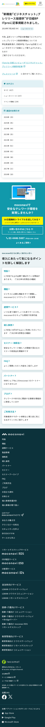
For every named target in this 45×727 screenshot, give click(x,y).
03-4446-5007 (16, 238)
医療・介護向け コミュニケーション (17, 611)
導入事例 (6, 461)
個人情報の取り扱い (10, 505)
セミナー (6, 470)
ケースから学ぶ (8, 537)
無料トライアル (30, 4)
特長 (4, 439)
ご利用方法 (6, 483)
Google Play (10, 717)
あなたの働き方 (8, 520)
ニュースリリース (27, 29)
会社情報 (5, 674)
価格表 (5, 456)
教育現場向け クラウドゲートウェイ (17, 641)
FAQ (3, 478)
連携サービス (7, 448)
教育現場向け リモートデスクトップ (17, 645)
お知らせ (6, 496)
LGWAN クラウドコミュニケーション (18, 593)
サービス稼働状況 (7, 677)
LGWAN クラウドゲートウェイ (15, 589)
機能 (4, 443)
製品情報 (6, 452)
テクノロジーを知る (10, 524)
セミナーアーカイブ (10, 474)
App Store (9, 713)
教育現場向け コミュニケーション (16, 650)
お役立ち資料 (7, 491)
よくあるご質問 (22, 242)
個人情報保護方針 (9, 500)
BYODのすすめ (8, 533)
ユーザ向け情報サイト (9, 681)
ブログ (5, 487)
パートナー (6, 465)
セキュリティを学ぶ (10, 529)
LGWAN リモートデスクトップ (15, 598)
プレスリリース (8, 73)
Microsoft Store (12, 721)
